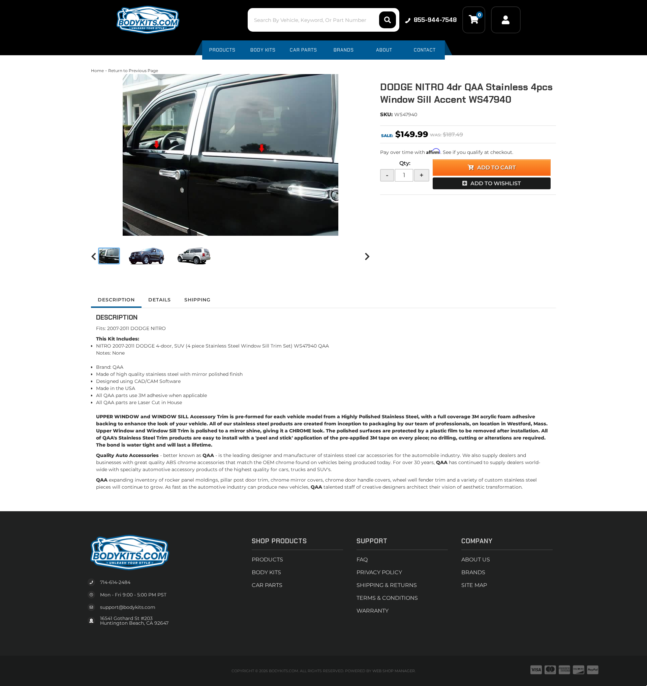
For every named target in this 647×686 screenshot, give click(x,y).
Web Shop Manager (393, 670)
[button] (323, 20)
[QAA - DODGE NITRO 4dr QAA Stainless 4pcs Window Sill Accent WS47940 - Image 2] (146, 256)
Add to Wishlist (495, 183)
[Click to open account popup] (506, 19)
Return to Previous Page (133, 70)
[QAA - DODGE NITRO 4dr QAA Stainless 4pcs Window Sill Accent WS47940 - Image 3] (193, 256)
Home (97, 70)
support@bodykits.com (127, 607)
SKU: (386, 114)
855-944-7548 (435, 20)
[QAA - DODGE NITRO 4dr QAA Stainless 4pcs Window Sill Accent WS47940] (230, 155)
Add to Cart (496, 167)
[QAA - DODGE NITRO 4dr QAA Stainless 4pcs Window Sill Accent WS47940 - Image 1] (109, 256)
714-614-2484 (115, 582)
